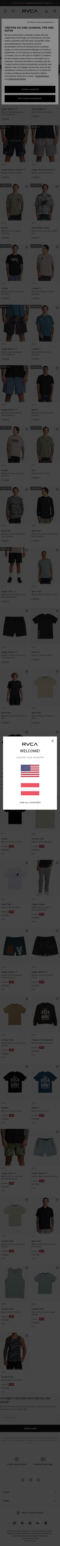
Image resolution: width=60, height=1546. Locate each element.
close (52, 740)
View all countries (30, 802)
